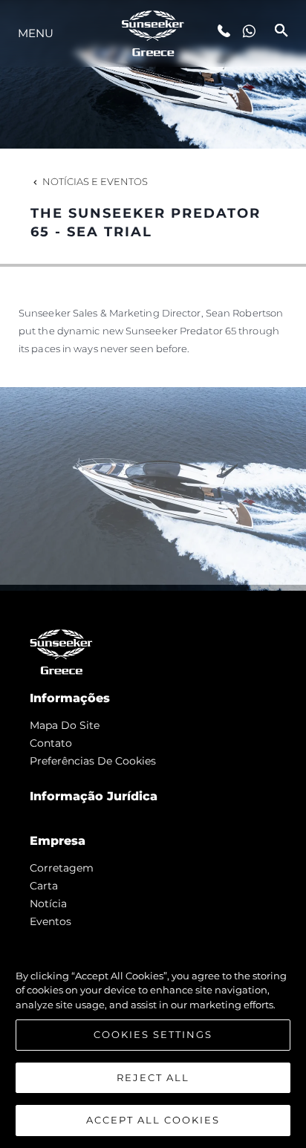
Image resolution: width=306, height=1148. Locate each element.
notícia (48, 903)
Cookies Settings (153, 1034)
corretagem (62, 868)
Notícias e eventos (95, 181)
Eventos (50, 921)
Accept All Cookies (153, 1120)
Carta (44, 885)
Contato (51, 743)
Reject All (153, 1077)
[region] (153, 1040)
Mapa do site (65, 725)
